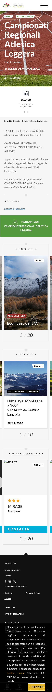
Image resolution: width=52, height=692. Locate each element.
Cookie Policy (15, 672)
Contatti (7, 599)
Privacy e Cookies (33, 593)
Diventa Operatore (14, 614)
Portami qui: (26, 226)
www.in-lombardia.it (12, 570)
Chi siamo (8, 593)
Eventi (7, 121)
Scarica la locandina (14, 208)
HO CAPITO (36, 687)
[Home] (15, 5)
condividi (15, 78)
